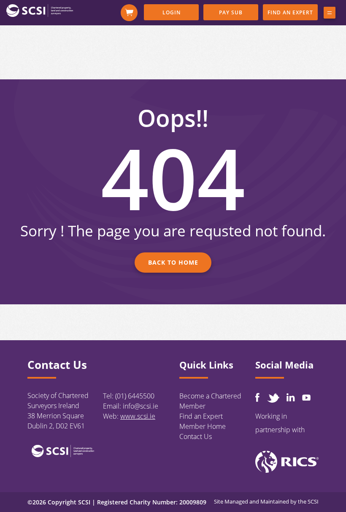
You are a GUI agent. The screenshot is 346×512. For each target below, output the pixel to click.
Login (171, 12)
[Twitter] (273, 398)
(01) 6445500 (134, 396)
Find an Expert (290, 12)
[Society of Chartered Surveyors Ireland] (39, 10)
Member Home (202, 426)
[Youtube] (306, 397)
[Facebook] (257, 397)
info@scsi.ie (140, 406)
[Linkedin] (291, 397)
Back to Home (173, 262)
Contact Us (195, 436)
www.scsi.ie (137, 416)
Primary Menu (329, 14)
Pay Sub (231, 12)
